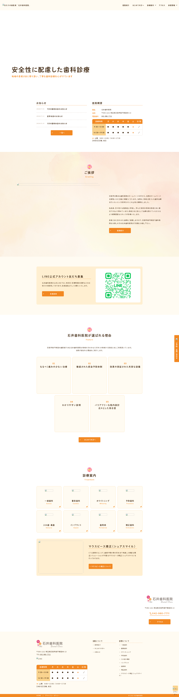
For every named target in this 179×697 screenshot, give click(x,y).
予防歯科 (124, 655)
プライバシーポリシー (52, 695)
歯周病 (123, 666)
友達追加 (53, 294)
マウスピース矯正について (101, 566)
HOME (38, 695)
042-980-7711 (107, 116)
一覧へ (62, 133)
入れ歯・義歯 (125, 659)
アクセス (162, 5)
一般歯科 (124, 645)
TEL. (43, 654)
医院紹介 (126, 5)
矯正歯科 (124, 670)
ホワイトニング (126, 652)
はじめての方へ (138, 5)
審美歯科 (124, 648)
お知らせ (97, 652)
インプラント (125, 663)
